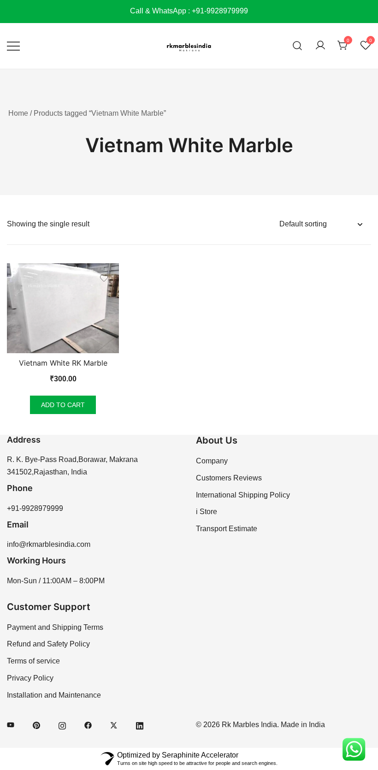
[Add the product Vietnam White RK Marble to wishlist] (104, 278)
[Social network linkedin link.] (139, 725)
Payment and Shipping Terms (55, 627)
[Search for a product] (297, 46)
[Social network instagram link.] (62, 725)
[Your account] (320, 46)
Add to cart (63, 405)
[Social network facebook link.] (88, 725)
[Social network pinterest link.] (36, 725)
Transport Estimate (226, 529)
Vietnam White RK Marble (63, 362)
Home (18, 113)
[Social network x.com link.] (114, 725)
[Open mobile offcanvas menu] (13, 46)
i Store (206, 511)
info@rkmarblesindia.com (48, 544)
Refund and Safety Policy (48, 644)
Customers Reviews (229, 478)
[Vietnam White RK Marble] (63, 308)
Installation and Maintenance (54, 695)
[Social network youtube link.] (10, 725)
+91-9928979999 (35, 508)
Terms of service (33, 661)
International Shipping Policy (243, 495)
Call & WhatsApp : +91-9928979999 (189, 11)
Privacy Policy (30, 678)
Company (212, 461)
